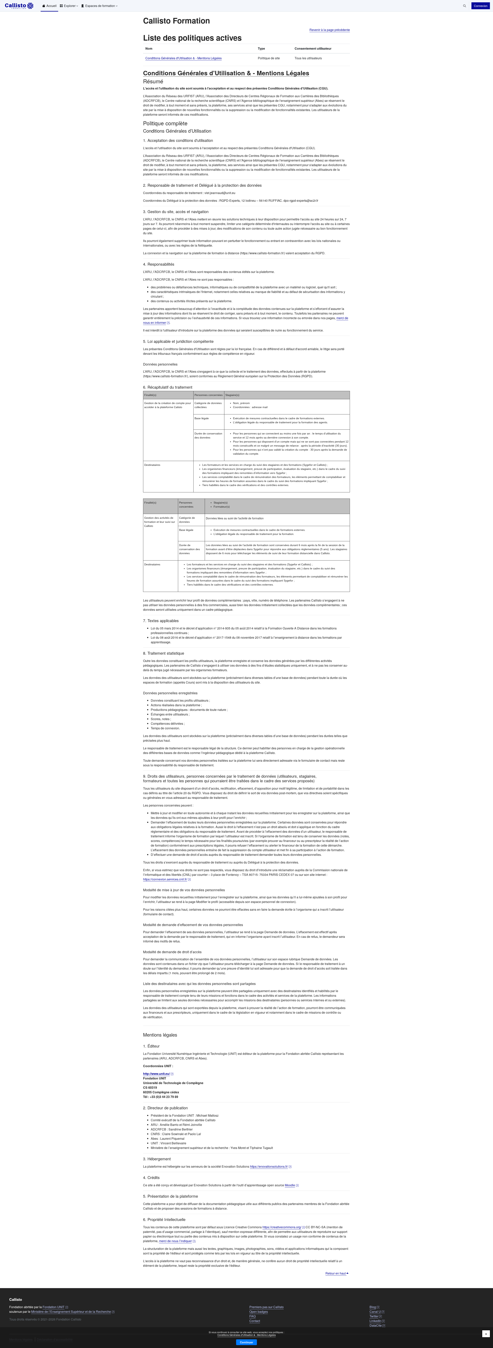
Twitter (376, 1316)
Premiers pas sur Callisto (266, 1307)
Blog (374, 1307)
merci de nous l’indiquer (177, 1241)
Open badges (258, 1311)
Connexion (480, 6)
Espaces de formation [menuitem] (100, 5)
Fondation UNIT (55, 1307)
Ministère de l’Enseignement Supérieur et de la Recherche (72, 1311)
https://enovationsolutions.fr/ (270, 1166)
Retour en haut (335, 1273)
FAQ (252, 1316)
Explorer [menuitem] (69, 5)
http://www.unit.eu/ (158, 1073)
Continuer (246, 1342)
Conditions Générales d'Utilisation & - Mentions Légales (246, 1334)
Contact (254, 1321)
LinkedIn (377, 1321)
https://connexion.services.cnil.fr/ (167, 879)
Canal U (377, 1311)
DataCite (377, 1325)
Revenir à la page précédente (329, 30)
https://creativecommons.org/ (283, 1227)
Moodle (291, 1185)
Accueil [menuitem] (51, 5)
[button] (464, 6)
